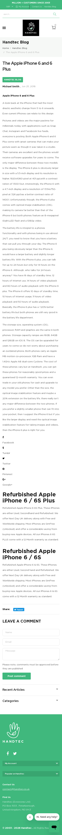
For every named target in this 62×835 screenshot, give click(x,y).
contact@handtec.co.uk (16, 789)
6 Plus (30, 95)
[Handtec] (31, 28)
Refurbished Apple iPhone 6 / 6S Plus (29, 497)
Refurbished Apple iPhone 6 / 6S (29, 554)
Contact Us (37, 7)
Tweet (19, 610)
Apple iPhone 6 (11, 95)
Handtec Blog (50, 7)
